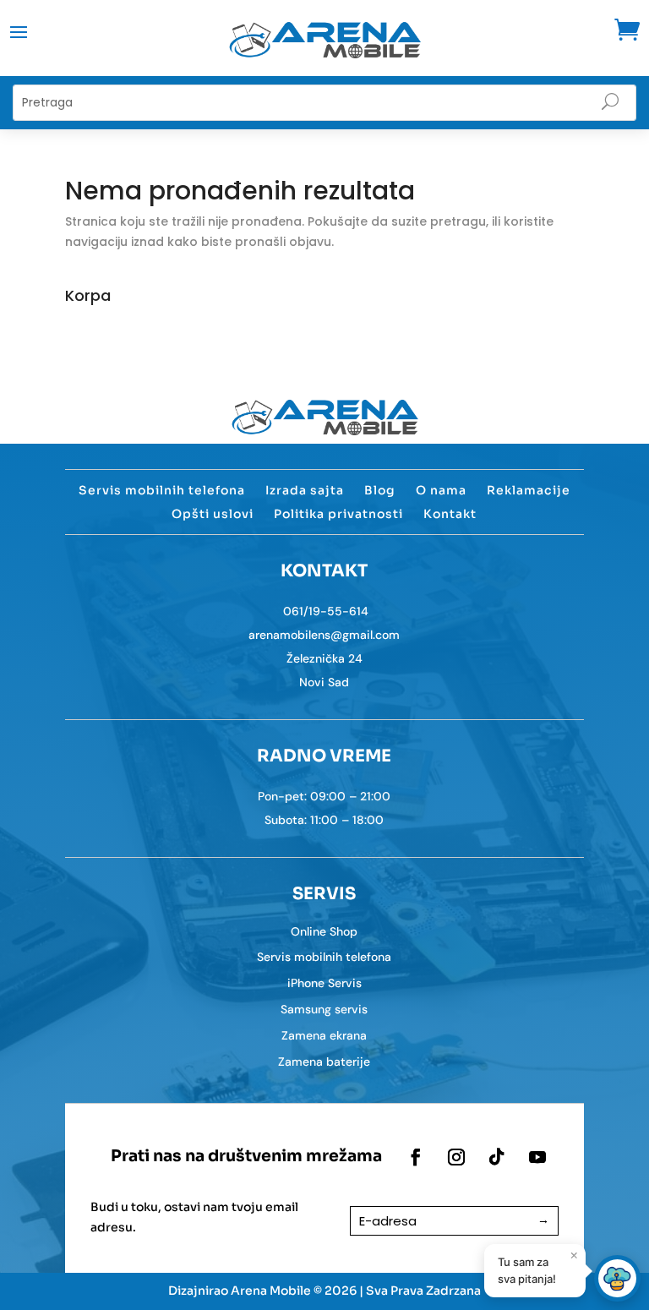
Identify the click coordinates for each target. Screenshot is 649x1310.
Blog (379, 490)
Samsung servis (324, 1009)
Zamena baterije (324, 1061)
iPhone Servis (324, 983)
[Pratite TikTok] (497, 1157)
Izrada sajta (304, 490)
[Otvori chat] (617, 1278)
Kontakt (450, 513)
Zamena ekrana (324, 1035)
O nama (441, 490)
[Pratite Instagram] (456, 1157)
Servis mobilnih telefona (162, 490)
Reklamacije (528, 490)
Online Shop (324, 931)
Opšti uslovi (213, 513)
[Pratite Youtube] (537, 1157)
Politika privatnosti (338, 513)
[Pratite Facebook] (416, 1157)
